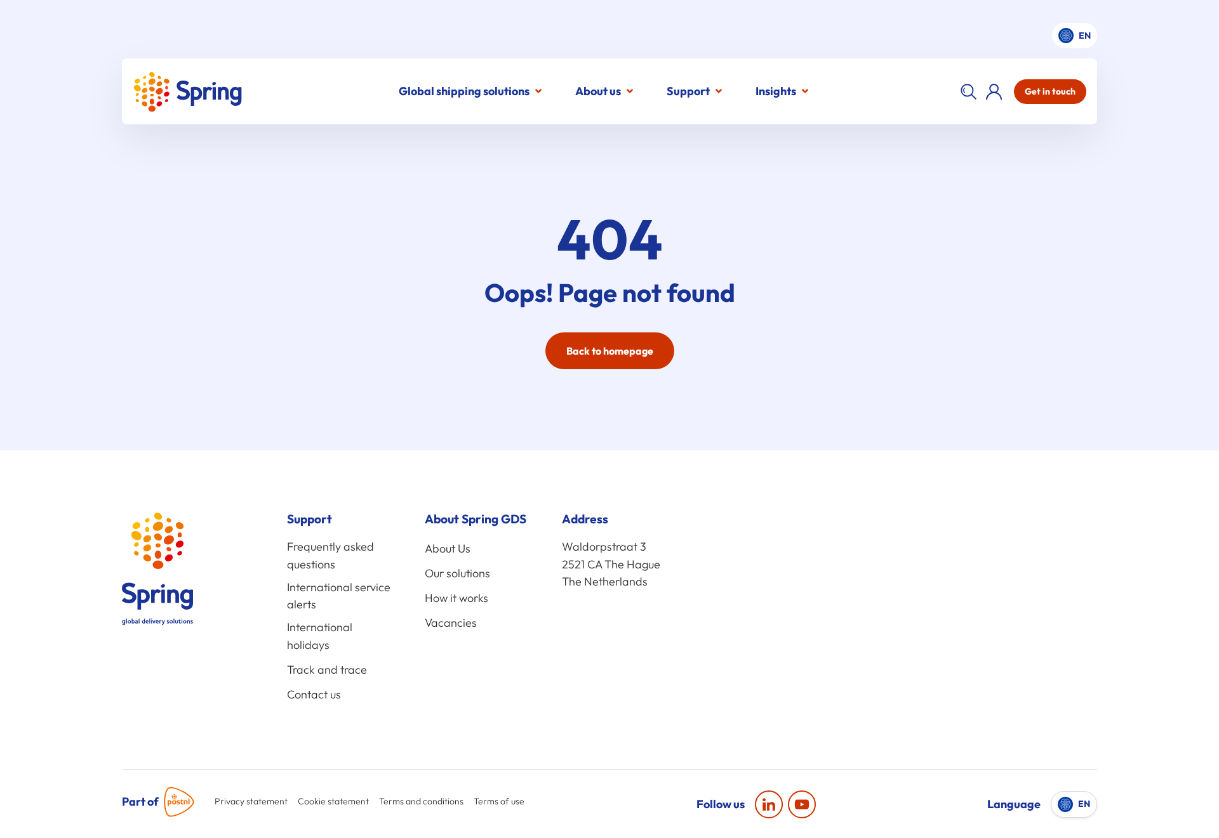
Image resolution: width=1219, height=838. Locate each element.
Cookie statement (333, 801)
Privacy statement (251, 801)
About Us (447, 548)
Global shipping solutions (464, 91)
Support (688, 91)
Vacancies (451, 622)
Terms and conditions (421, 801)
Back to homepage (609, 350)
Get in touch (1050, 91)
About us (598, 91)
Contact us (314, 694)
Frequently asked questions (330, 555)
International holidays (319, 636)
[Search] (968, 91)
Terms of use (499, 801)
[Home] (187, 91)
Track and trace (327, 669)
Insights (776, 91)
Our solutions (457, 573)
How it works (456, 598)
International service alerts (338, 596)
